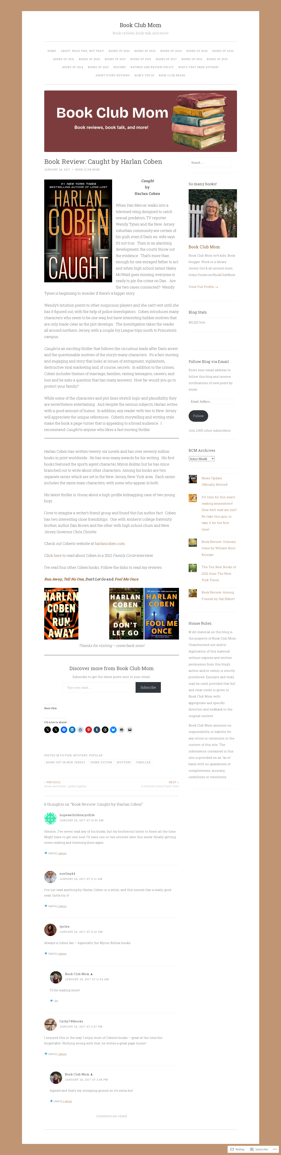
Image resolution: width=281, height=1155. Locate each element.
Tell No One (74, 579)
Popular (96, 755)
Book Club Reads (172, 75)
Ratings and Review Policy (152, 67)
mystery (124, 762)
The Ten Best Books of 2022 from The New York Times (219, 573)
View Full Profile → (203, 287)
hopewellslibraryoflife (77, 815)
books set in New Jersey (65, 762)
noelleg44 (67, 873)
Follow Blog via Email (209, 361)
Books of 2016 (191, 59)
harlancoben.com (110, 543)
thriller (143, 762)
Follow (198, 416)
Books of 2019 (115, 59)
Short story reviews (113, 75)
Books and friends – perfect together (65, 784)
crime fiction (101, 762)
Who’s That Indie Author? (198, 67)
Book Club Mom (140, 25)
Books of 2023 (197, 50)
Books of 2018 (140, 59)
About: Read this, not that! (82, 50)
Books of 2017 (166, 59)
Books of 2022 (223, 50)
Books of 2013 (98, 67)
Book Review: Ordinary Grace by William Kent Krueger (219, 548)
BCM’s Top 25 (144, 75)
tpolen (64, 926)
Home (52, 50)
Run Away (53, 579)
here (58, 555)
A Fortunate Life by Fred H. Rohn (160, 784)
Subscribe (148, 687)
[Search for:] (210, 162)
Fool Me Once (126, 579)
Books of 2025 (145, 50)
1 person (62, 853)
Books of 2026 (119, 50)
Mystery (80, 755)
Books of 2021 (63, 59)
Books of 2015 (217, 59)
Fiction (66, 755)
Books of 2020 (89, 59)
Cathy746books (71, 1021)
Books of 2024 (171, 50)
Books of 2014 (72, 67)
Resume (119, 67)
